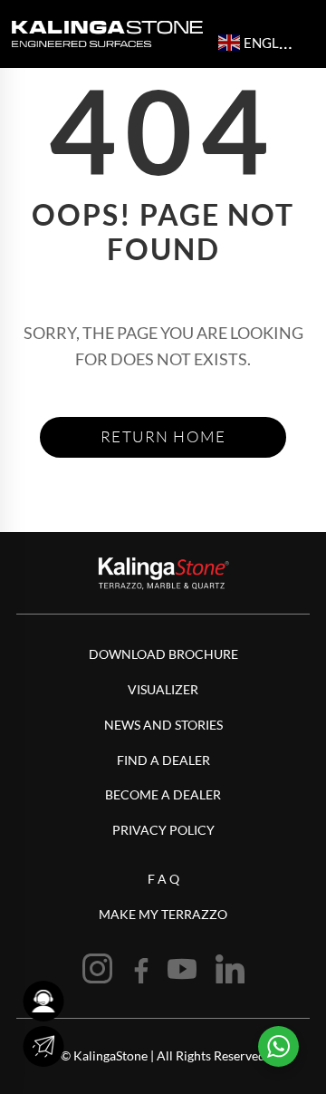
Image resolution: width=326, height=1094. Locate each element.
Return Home (163, 436)
